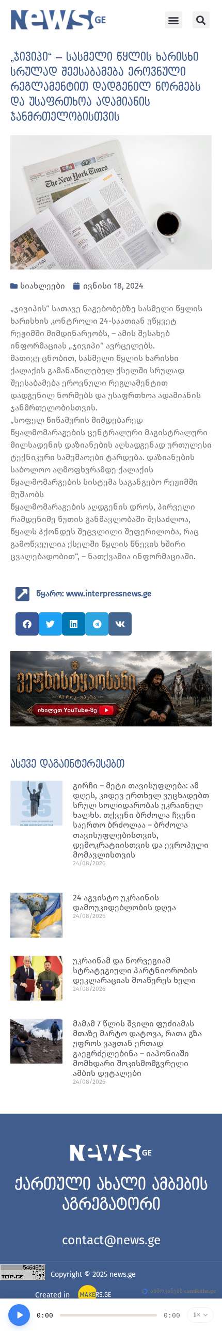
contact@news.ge (111, 1240)
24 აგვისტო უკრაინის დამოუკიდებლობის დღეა (124, 902)
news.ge (122, 1274)
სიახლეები (42, 286)
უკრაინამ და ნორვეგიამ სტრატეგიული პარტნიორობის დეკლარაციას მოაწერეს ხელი (135, 970)
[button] (173, 19)
